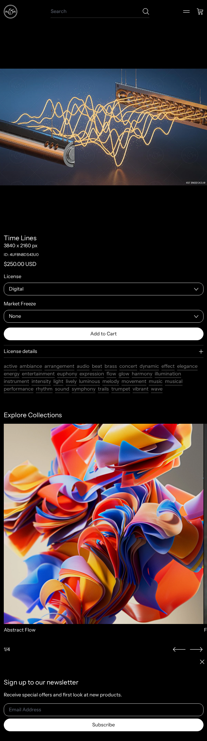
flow (111, 374)
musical (173, 381)
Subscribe (103, 725)
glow (124, 374)
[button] (179, 649)
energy (11, 374)
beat (97, 366)
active (10, 366)
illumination (168, 374)
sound (62, 389)
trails (103, 389)
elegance (187, 366)
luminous (89, 381)
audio (83, 366)
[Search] (146, 11)
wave (157, 389)
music (156, 381)
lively (71, 381)
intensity (41, 381)
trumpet (120, 389)
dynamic (149, 366)
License (12, 276)
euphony (67, 374)
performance (18, 389)
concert (128, 366)
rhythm (44, 389)
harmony (142, 374)
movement (134, 381)
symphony (83, 389)
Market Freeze (20, 304)
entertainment (38, 374)
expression (92, 374)
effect (168, 366)
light (58, 381)
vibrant (141, 389)
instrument (16, 381)
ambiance (31, 366)
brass (111, 366)
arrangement (59, 366)
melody (110, 381)
